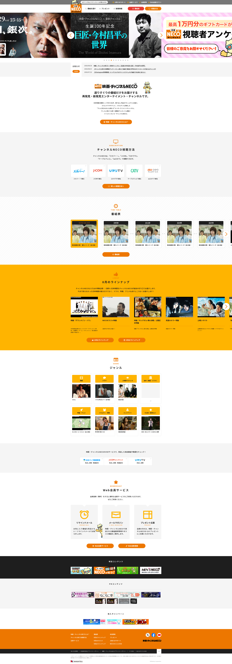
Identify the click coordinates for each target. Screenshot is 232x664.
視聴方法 (154, 8)
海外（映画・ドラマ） (151, 381)
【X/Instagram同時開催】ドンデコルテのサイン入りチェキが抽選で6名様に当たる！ (120, 72)
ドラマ (104, 381)
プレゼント (105, 8)
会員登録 (144, 2)
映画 (81, 381)
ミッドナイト (128, 413)
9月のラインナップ (133, 340)
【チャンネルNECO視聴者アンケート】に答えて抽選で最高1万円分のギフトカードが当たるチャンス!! (125, 69)
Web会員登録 (133, 546)
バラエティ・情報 (104, 413)
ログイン (155, 2)
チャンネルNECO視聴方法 (79, 637)
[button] (70, 35)
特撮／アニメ (81, 413)
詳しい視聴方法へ (117, 186)
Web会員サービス (101, 546)
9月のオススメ (98, 641)
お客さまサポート (120, 2)
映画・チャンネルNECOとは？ (116, 122)
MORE (76, 71)
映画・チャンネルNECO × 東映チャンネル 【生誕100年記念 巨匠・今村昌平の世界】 (120, 66)
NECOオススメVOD (116, 644)
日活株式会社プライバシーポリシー (89, 651)
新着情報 (118, 8)
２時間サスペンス (127, 381)
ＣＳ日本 (131, 651)
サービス (133, 2)
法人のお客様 (74, 651)
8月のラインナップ (101, 340)
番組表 (136, 8)
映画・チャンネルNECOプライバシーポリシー (114, 651)
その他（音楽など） (151, 413)
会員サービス (75, 641)
